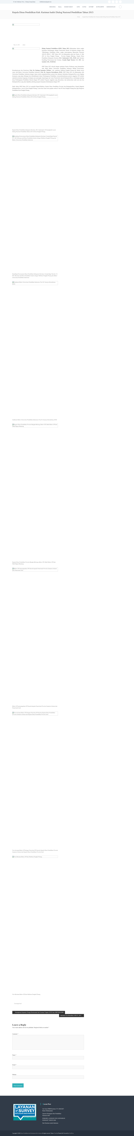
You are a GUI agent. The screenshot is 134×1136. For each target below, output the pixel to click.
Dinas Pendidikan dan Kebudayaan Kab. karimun (31, 1133)
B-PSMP (91, 7)
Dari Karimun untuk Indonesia (50, 1123)
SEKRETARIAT (68, 7)
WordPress (71, 1133)
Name (14, 1055)
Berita (59, 7)
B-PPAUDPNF (100, 7)
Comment (15, 1034)
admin (24, 45)
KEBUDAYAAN (111, 7)
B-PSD (84, 7)
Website (14, 1074)
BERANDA (52, 7)
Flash (55, 1133)
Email (14, 1065)
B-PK (78, 7)
